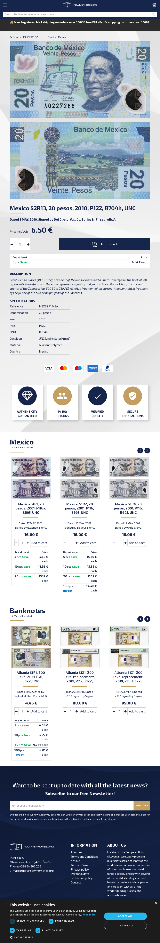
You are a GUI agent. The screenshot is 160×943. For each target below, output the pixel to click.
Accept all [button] (125, 916)
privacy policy (83, 814)
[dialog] (80, 921)
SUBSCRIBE (142, 805)
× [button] (155, 903)
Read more (89, 914)
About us (76, 852)
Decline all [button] (125, 925)
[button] (55, 937)
